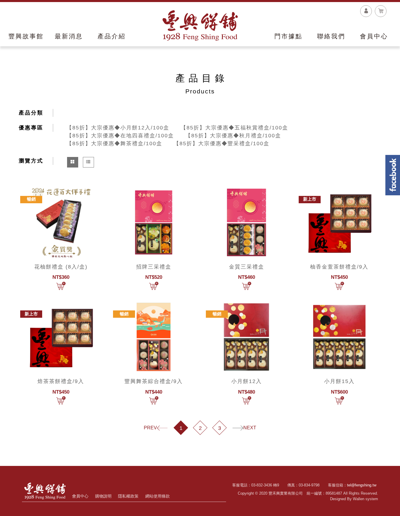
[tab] (72, 162)
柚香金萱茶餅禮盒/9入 (339, 267)
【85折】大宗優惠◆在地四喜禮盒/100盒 (120, 136)
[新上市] (339, 222)
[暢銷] (61, 222)
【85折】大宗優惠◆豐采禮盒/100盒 (221, 143)
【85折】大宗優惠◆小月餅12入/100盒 (117, 128)
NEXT (249, 427)
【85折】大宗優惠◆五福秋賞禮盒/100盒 (234, 128)
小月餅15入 (339, 381)
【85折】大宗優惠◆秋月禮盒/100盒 (233, 136)
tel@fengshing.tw (361, 485)
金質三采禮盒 (246, 267)
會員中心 (80, 496)
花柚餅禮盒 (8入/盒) (61, 267)
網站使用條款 (157, 496)
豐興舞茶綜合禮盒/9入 (153, 381)
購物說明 (103, 496)
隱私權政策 (128, 496)
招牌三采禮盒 (153, 267)
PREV (150, 427)
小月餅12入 (246, 381)
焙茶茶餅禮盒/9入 (60, 381)
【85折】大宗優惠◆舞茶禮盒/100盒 (114, 143)
